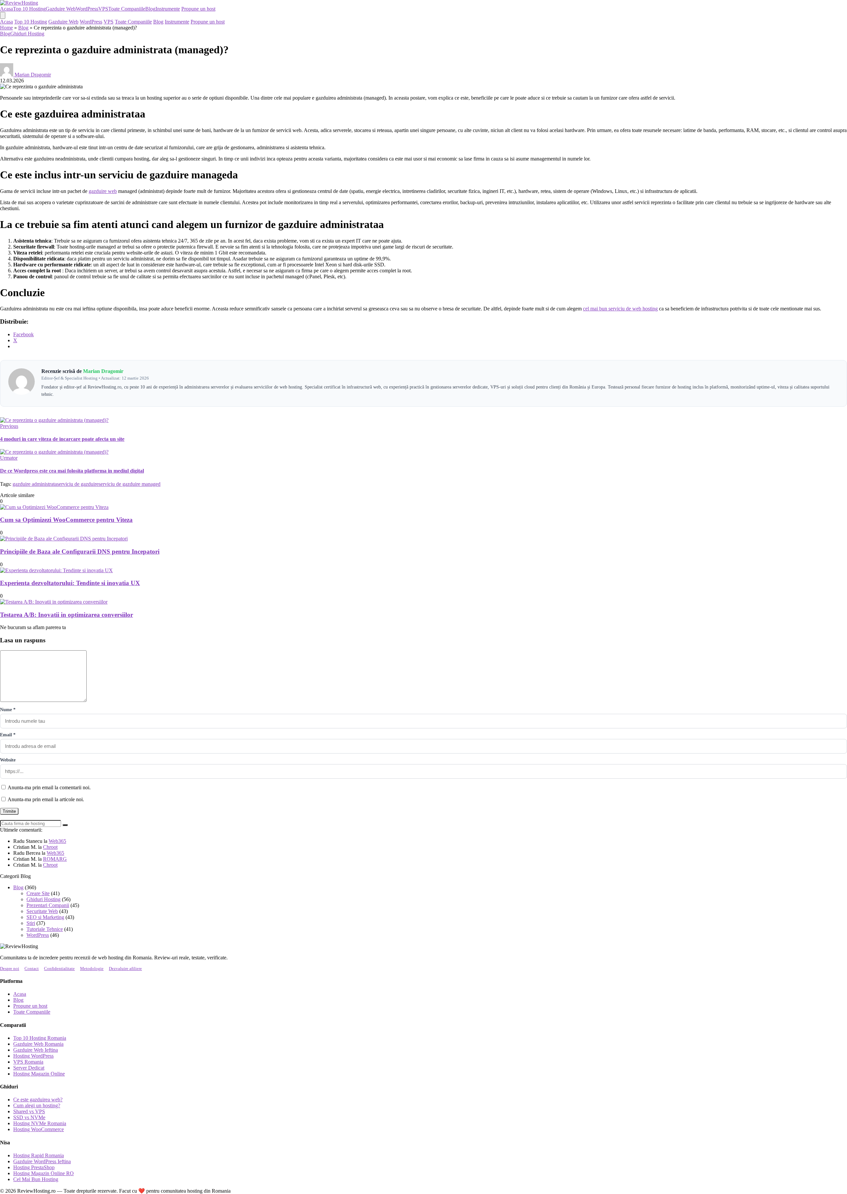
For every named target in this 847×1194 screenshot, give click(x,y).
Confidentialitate (59, 968)
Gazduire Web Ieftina (35, 1050)
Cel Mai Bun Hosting (35, 1179)
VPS (103, 9)
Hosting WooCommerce (38, 1129)
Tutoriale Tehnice (44, 929)
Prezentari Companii (47, 905)
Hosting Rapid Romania (38, 1155)
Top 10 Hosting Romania (39, 1038)
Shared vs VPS (29, 1111)
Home (6, 27)
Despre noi (9, 968)
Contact (31, 968)
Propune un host (198, 9)
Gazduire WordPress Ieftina (42, 1161)
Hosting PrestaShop (34, 1167)
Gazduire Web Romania (38, 1044)
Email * (8, 734)
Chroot (50, 847)
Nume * (8, 709)
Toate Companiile (126, 9)
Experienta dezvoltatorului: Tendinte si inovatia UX (70, 582)
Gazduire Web (61, 9)
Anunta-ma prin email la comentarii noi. (49, 787)
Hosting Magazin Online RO (43, 1173)
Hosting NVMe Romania (39, 1123)
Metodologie (92, 968)
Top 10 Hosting (29, 9)
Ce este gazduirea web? (38, 1099)
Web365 (57, 841)
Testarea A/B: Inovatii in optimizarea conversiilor (66, 614)
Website (8, 760)
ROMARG (55, 859)
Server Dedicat (28, 1068)
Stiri (30, 923)
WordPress (87, 9)
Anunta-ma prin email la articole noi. (46, 799)
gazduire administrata (35, 484)
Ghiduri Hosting (27, 33)
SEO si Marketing (45, 917)
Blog (150, 9)
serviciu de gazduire (78, 484)
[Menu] (2, 15)
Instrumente (168, 9)
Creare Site (38, 893)
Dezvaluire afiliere (125, 968)
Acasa (6, 9)
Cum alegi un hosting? (36, 1105)
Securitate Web (42, 911)
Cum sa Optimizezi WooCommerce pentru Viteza (66, 519)
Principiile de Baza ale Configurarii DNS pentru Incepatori (79, 551)
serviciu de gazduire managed (129, 484)
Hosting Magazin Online (39, 1074)
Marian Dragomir (33, 74)
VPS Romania (28, 1062)
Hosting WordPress (33, 1056)
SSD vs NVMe (29, 1117)
